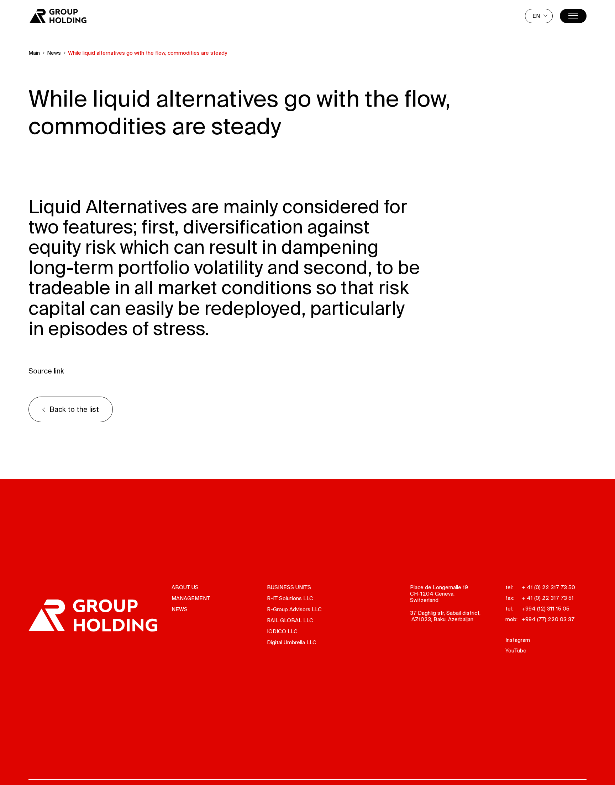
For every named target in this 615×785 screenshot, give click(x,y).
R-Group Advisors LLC (294, 609)
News (54, 53)
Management (191, 598)
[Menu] (573, 16)
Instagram (517, 640)
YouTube (515, 650)
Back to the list (74, 409)
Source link (46, 371)
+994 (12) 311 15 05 (545, 609)
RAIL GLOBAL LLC (290, 620)
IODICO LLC (282, 631)
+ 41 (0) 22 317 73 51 (548, 598)
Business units (289, 587)
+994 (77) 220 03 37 (548, 619)
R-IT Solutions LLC (290, 598)
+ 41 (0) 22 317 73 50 (548, 587)
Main (34, 53)
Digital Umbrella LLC (291, 642)
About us (185, 587)
